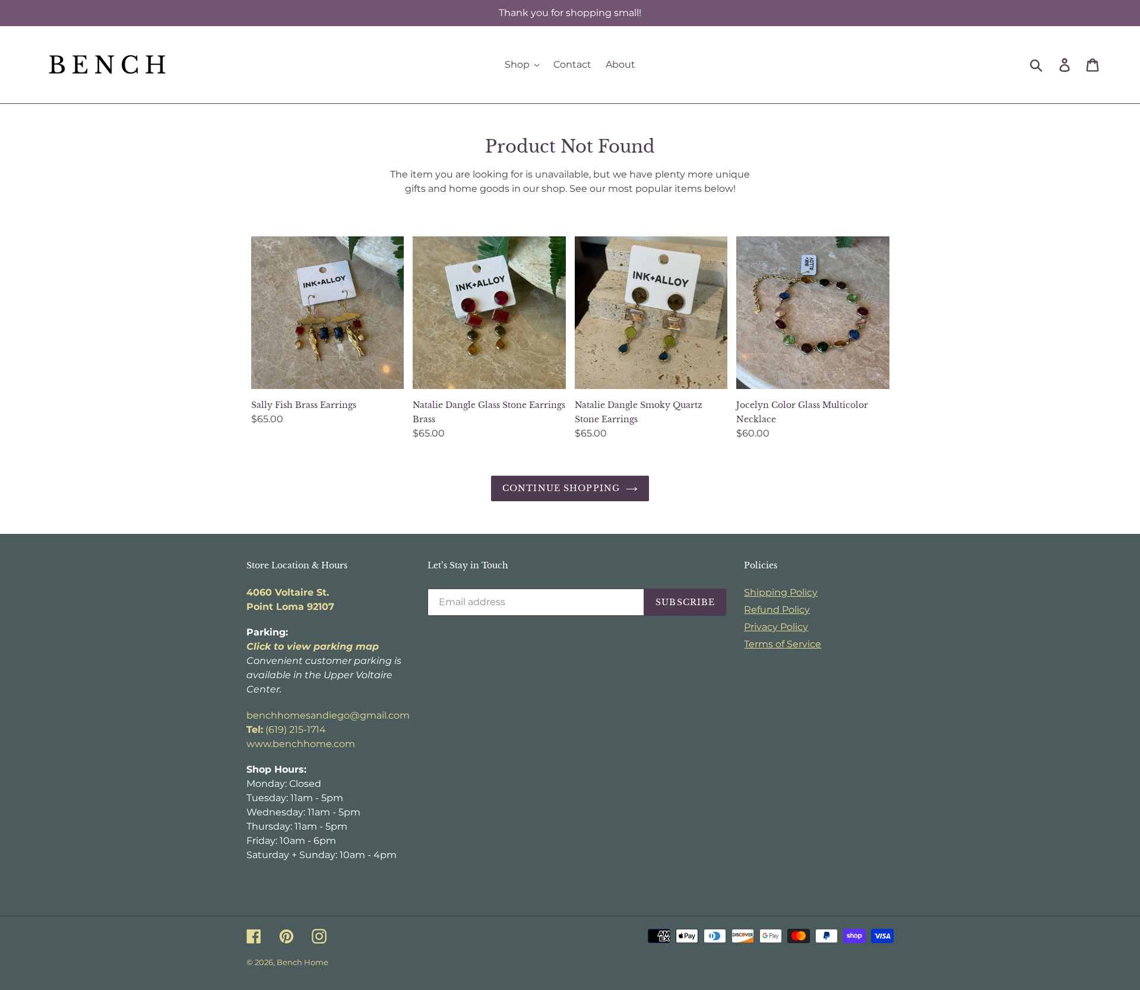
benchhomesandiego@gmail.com (328, 715)
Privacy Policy (776, 626)
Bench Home (302, 962)
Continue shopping (561, 488)
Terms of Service (782, 644)
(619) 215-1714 (286, 729)
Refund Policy (777, 609)
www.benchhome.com (300, 743)
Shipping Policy (781, 592)
